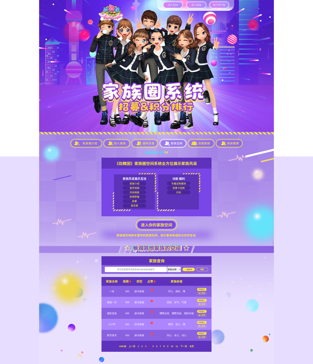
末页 (192, 346)
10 (172, 346)
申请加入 (201, 289)
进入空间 (201, 293)
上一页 (132, 346)
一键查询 (188, 269)
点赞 (150, 281)
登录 (166, 152)
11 (177, 346)
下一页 (183, 346)
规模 (126, 281)
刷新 (202, 269)
